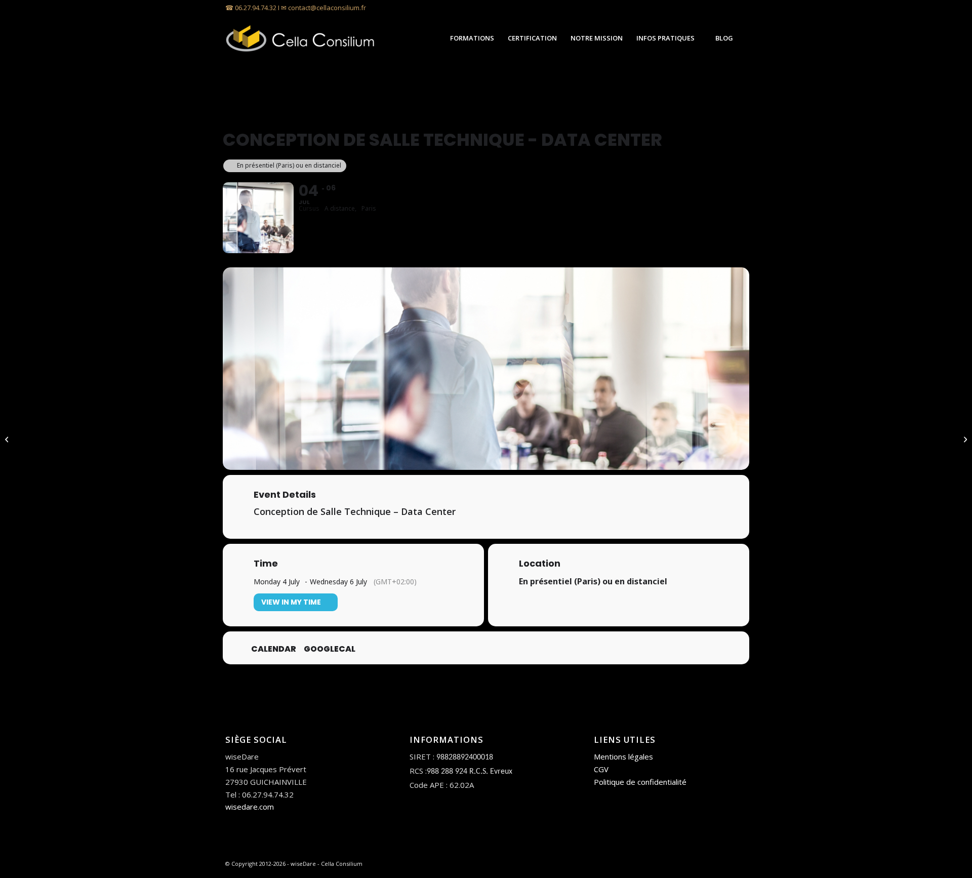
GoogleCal (329, 649)
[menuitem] (472, 38)
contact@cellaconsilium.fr (327, 7)
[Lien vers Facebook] (739, 7)
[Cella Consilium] (301, 38)
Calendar (273, 649)
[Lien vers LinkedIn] (723, 7)
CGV (601, 769)
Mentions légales (623, 756)
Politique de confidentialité (640, 782)
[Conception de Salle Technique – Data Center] (964, 439)
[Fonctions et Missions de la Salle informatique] (8, 439)
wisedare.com (249, 807)
